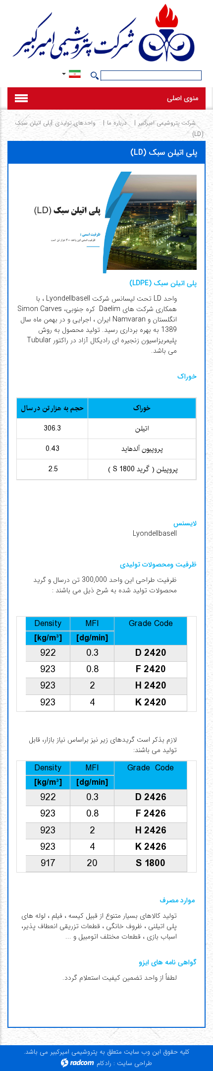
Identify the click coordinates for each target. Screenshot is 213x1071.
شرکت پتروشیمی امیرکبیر (167, 122)
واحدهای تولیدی (75, 122)
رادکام (104, 1063)
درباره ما (117, 122)
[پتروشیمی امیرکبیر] (106, 34)
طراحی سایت (134, 1063)
